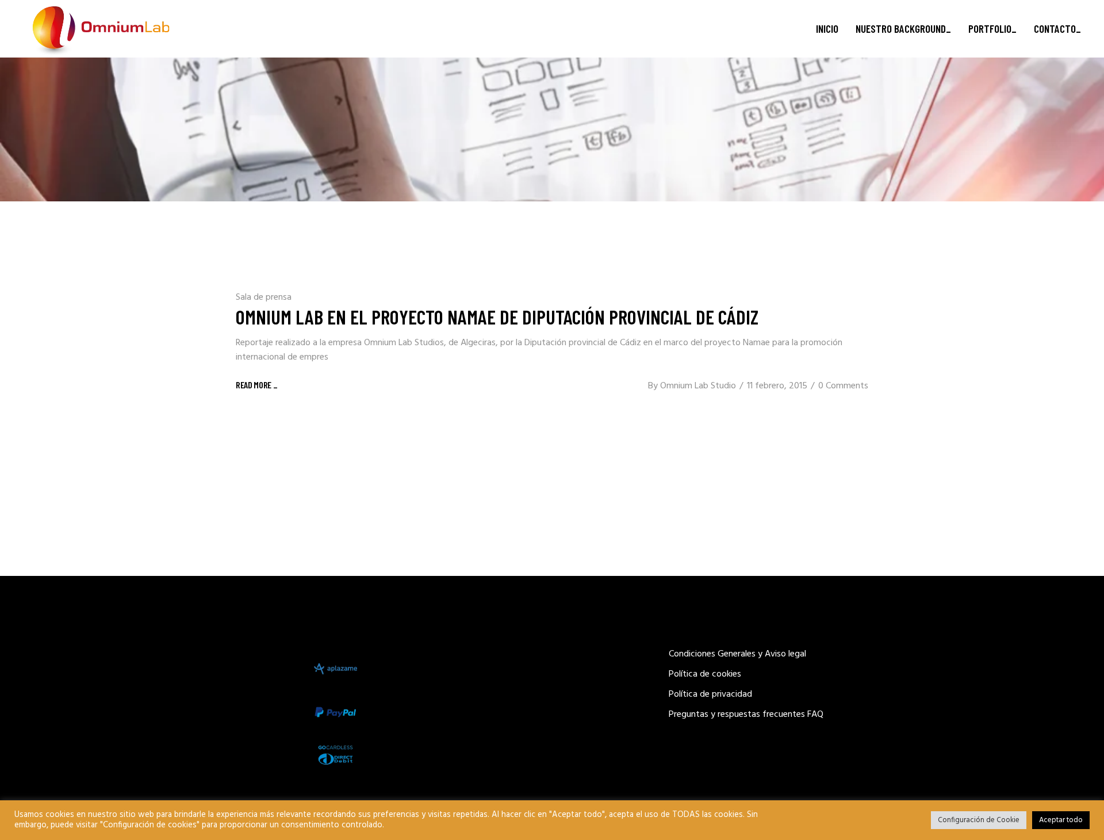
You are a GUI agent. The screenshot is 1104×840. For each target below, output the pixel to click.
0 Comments (843, 386)
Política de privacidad (710, 694)
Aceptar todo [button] (1061, 820)
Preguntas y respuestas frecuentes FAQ (746, 714)
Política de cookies (705, 674)
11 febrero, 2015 (777, 386)
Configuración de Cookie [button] (978, 820)
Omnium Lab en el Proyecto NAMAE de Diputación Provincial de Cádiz (497, 316)
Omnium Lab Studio (698, 386)
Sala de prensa (264, 297)
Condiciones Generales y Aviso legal (737, 654)
